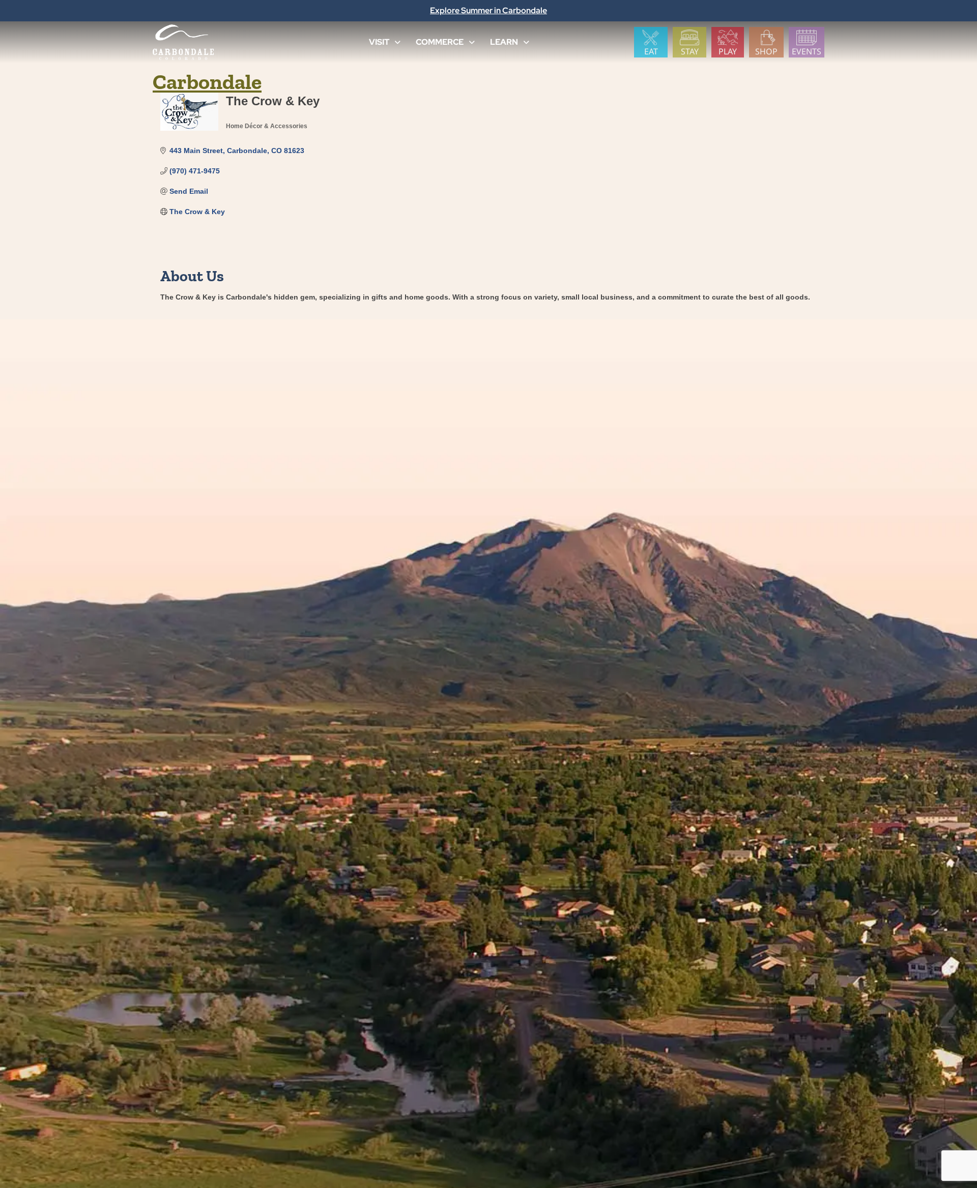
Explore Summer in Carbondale (488, 10)
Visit (379, 42)
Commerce (440, 42)
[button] (397, 42)
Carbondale (207, 82)
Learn (504, 42)
